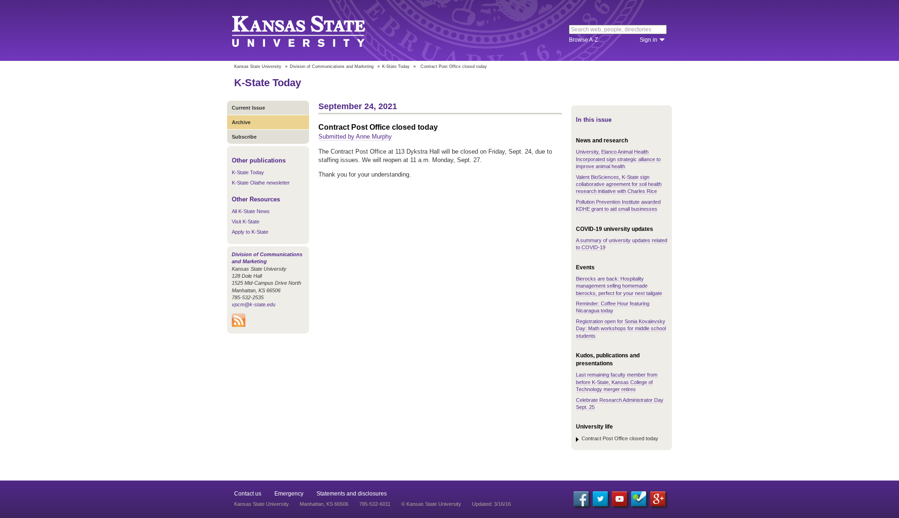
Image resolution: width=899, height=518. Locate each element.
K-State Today (396, 66)
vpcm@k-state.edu (253, 304)
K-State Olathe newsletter (261, 182)
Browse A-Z (583, 40)
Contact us (247, 493)
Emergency (288, 493)
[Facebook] (581, 498)
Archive (241, 122)
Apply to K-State (250, 232)
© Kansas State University (431, 504)
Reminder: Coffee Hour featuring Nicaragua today (612, 307)
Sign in (648, 40)
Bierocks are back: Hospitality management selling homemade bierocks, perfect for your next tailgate (619, 286)
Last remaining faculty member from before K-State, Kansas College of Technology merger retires (616, 382)
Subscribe (244, 137)
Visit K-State (245, 221)
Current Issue (248, 108)
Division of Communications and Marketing (332, 66)
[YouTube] (619, 498)
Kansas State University (310, 30)
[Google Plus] (657, 498)
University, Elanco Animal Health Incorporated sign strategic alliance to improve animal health (618, 159)
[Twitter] (600, 498)
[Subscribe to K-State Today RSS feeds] (238, 325)
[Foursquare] (638, 498)
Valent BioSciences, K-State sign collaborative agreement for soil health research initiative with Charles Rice (619, 184)
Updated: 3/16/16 (491, 504)
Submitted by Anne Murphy (355, 136)
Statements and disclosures (352, 493)
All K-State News (251, 211)
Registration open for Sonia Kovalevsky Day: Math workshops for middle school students (621, 328)
